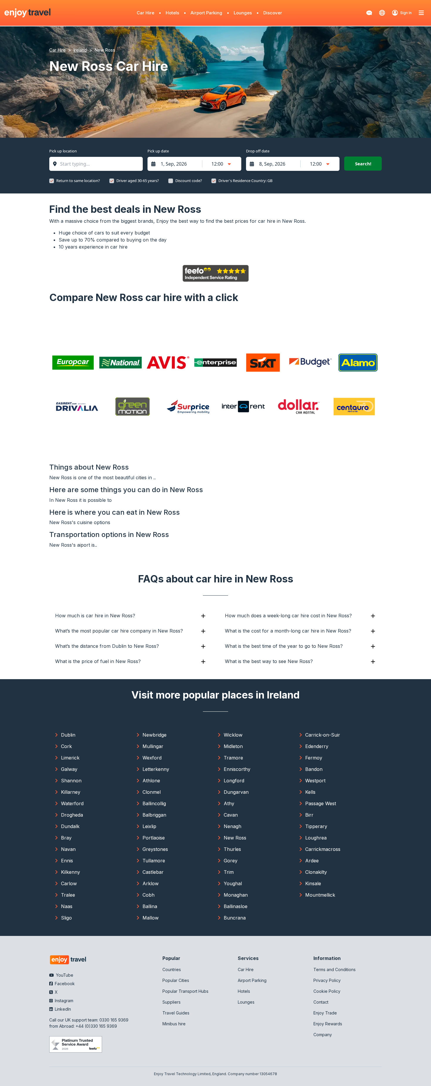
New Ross (235, 838)
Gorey (230, 861)
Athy (229, 803)
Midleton (233, 746)
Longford (234, 781)
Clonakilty (316, 872)
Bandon (314, 769)
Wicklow (233, 735)
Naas (66, 906)
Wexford (152, 758)
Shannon (71, 781)
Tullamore (153, 861)
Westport (315, 781)
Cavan (231, 815)
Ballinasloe (235, 906)
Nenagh (232, 826)
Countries (171, 969)
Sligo (66, 918)
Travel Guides (175, 1012)
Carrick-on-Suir (322, 735)
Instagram (63, 1000)
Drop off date (257, 151)
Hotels (172, 13)
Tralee (68, 895)
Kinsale (313, 883)
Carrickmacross (322, 849)
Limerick (70, 758)
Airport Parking (206, 13)
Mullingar (152, 746)
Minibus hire (174, 1023)
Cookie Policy (326, 991)
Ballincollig (154, 803)
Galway (69, 769)
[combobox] (99, 163)
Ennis (67, 861)
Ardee (312, 861)
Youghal (233, 883)
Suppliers (171, 1002)
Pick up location (63, 151)
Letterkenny (155, 769)
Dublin (68, 735)
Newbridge (154, 735)
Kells (310, 792)
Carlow (69, 883)
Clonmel (151, 792)
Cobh (148, 895)
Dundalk (70, 826)
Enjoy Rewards (327, 1023)
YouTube (64, 975)
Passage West (320, 803)
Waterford (72, 803)
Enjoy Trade (325, 1012)
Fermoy (313, 758)
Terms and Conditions (334, 969)
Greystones (155, 849)
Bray (66, 838)
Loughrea (316, 838)
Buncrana (235, 918)
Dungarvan (236, 792)
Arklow (150, 883)
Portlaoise (153, 838)
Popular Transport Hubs (185, 991)
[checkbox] (51, 181)
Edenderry (316, 746)
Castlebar (153, 872)
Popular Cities (175, 980)
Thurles (232, 849)
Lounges (243, 13)
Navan (68, 849)
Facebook (64, 983)
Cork (66, 746)
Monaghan (236, 895)
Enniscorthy (237, 769)
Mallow (150, 918)
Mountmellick (320, 895)
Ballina (149, 906)
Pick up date (158, 151)
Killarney (70, 792)
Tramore (233, 758)
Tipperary (316, 826)
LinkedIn (62, 1009)
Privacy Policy (327, 980)
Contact (320, 1002)
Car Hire (145, 13)
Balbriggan (154, 815)
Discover (272, 13)
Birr (309, 815)
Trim (229, 872)
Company (322, 1034)
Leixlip (149, 826)
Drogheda (72, 815)
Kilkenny (70, 872)
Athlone (151, 781)
